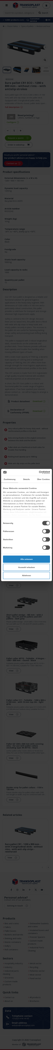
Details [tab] (26, 479)
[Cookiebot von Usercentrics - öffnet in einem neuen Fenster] (38, 472)
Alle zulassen (26, 559)
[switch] (46, 531)
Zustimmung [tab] (9, 479)
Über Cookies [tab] (43, 479)
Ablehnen (26, 575)
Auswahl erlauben (26, 567)
